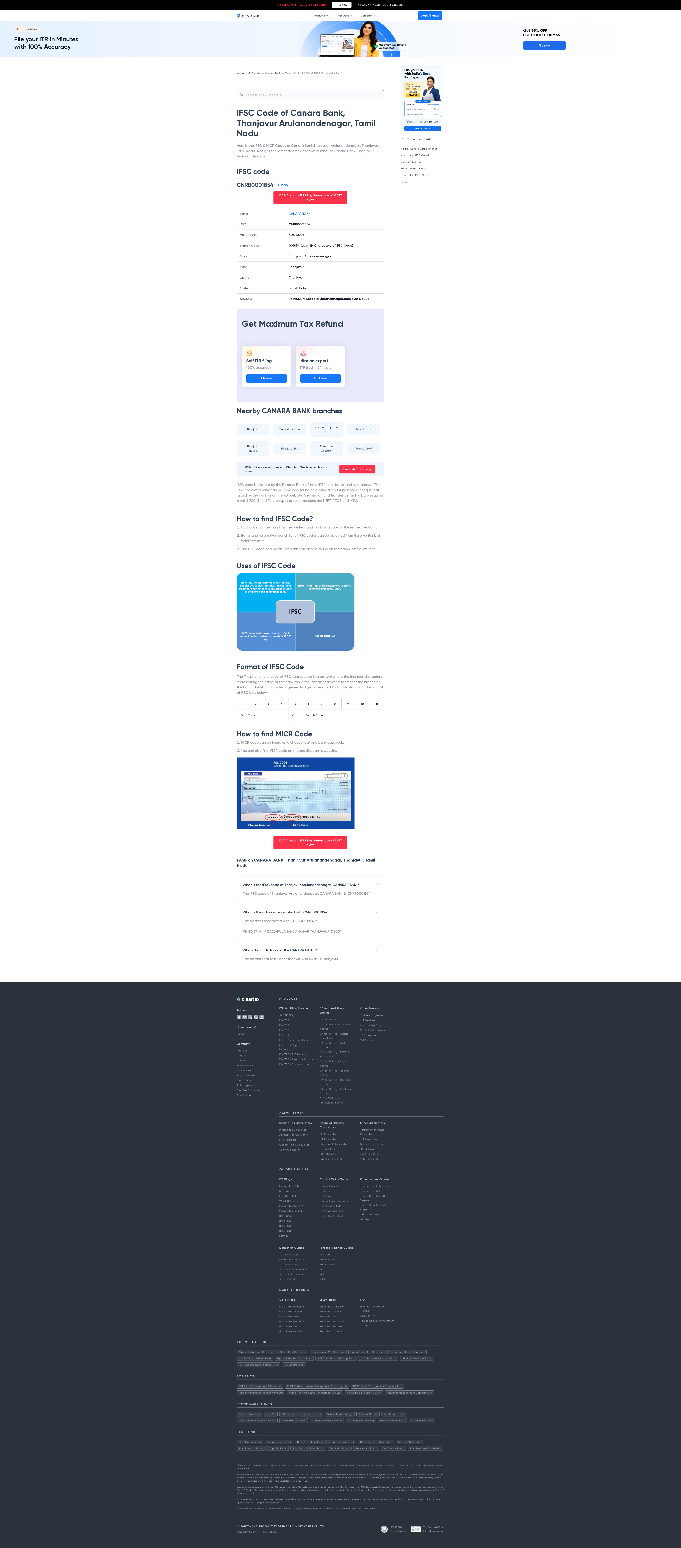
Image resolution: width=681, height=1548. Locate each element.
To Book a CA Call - (380, 5)
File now (341, 5)
